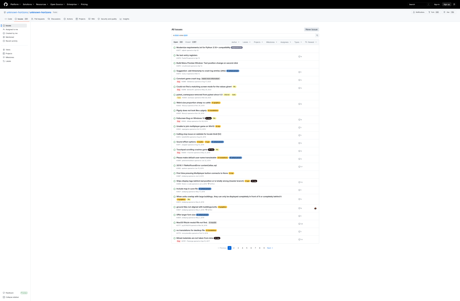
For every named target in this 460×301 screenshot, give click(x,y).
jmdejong (185, 176)
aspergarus (185, 129)
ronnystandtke (187, 233)
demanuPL (190, 90)
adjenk (184, 50)
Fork (435, 12)
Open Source (56, 4)
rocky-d (184, 74)
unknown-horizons (17, 12)
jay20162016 (186, 225)
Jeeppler (184, 145)
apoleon (184, 168)
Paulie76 (185, 58)
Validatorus (190, 81)
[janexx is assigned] (315, 208)
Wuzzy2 (185, 105)
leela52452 (185, 137)
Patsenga (190, 241)
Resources (41, 4)
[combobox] (244, 35)
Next (269, 248)
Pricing (84, 4)
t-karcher (190, 152)
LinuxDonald (186, 66)
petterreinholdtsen (188, 160)
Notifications (420, 12)
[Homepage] (6, 4)
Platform (15, 4)
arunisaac (191, 98)
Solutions (27, 4)
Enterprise (72, 4)
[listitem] (245, 49)
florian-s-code (187, 184)
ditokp (189, 121)
